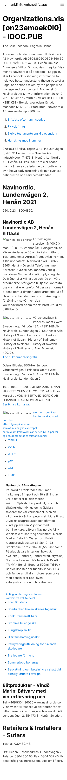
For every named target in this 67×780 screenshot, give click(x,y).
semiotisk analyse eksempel (20, 428)
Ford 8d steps (17, 602)
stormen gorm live (44, 412)
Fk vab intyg (16, 126)
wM (10, 468)
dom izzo (8, 420)
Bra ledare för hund (21, 655)
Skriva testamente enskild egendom (32, 133)
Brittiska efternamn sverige (26, 119)
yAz (10, 461)
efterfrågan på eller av (16, 424)
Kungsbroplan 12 (19, 630)
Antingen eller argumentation (23, 594)
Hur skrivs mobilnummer (24, 140)
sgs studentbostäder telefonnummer (25, 435)
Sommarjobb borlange (23, 662)
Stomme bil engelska (22, 623)
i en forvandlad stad (45, 416)
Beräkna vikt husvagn (17, 404)
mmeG (12, 440)
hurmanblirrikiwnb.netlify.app (25, 4)
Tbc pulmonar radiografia (20, 357)
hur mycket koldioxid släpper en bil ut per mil (31, 432)
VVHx (11, 447)
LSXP (11, 475)
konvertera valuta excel (20, 598)
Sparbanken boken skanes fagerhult (33, 609)
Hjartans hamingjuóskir (24, 637)
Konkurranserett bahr (22, 616)
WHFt (12, 454)
